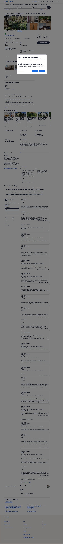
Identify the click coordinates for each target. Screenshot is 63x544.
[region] (32, 64)
